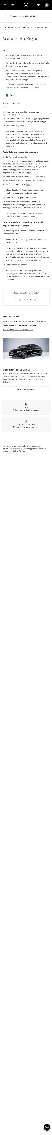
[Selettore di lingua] (13, 5)
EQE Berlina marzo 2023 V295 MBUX (25, 27)
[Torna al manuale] (6, 16)
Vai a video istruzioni (26, 389)
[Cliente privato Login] (46, 5)
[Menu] (5, 5)
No (31, 299)
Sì (17, 299)
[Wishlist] (38, 5)
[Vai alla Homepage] (26, 5)
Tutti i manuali (8, 27)
